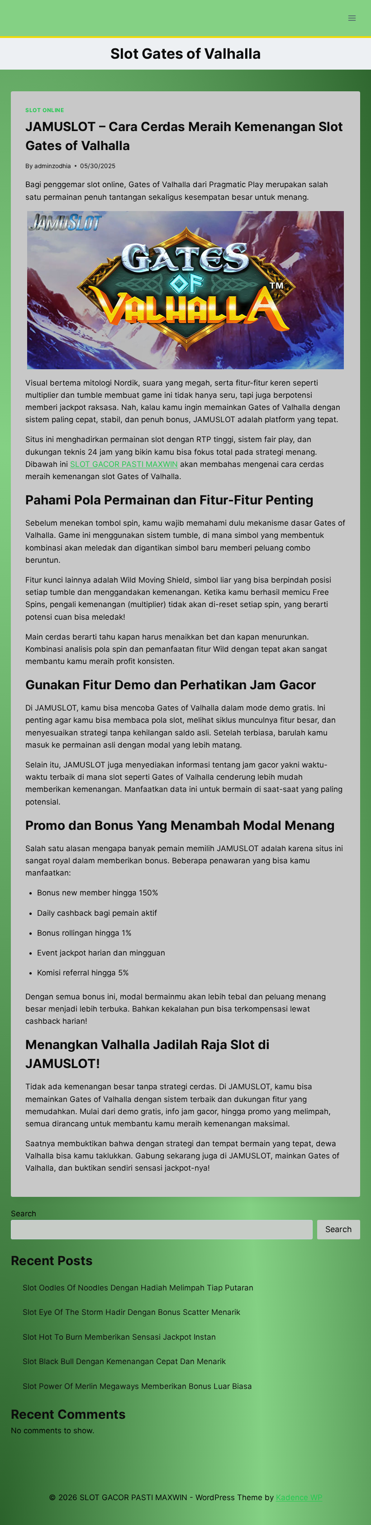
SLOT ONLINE (44, 110)
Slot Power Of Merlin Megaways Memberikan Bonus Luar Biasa (137, 1386)
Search (23, 1213)
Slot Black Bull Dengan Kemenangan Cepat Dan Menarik (124, 1361)
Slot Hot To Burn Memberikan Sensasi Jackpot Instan (119, 1336)
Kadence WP (299, 1497)
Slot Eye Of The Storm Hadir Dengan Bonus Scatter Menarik (131, 1312)
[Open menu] (351, 18)
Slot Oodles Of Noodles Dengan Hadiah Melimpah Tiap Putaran (138, 1287)
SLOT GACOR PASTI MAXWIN (124, 464)
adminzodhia (52, 165)
